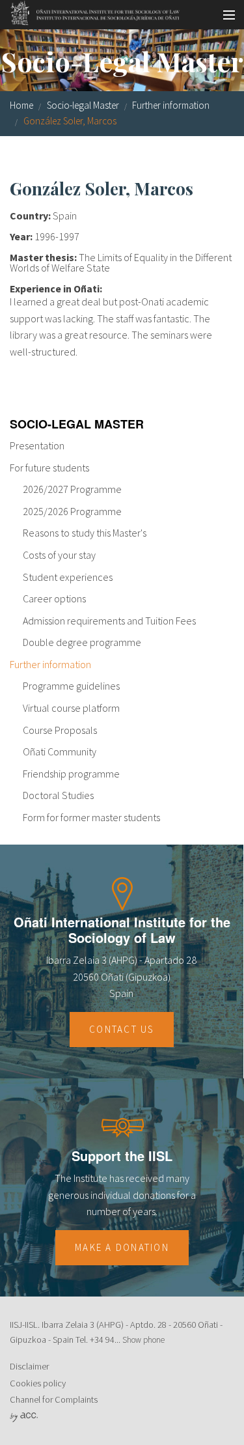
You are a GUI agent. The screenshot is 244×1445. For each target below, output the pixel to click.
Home (21, 105)
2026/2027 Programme (72, 489)
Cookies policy (38, 1383)
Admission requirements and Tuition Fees (109, 620)
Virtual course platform (71, 707)
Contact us (121, 1029)
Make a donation (122, 1247)
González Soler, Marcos (69, 121)
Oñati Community (59, 751)
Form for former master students (91, 817)
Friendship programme (71, 773)
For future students (49, 467)
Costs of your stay (59, 554)
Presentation (37, 445)
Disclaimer (29, 1366)
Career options (54, 598)
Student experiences (68, 576)
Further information (171, 105)
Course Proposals (60, 730)
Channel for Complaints (54, 1399)
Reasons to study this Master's (84, 532)
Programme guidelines (71, 685)
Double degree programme (82, 642)
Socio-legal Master (83, 105)
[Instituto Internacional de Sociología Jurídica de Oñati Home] (91, 11)
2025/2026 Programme (72, 511)
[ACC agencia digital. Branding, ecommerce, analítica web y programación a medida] (24, 1416)
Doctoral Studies (58, 795)
